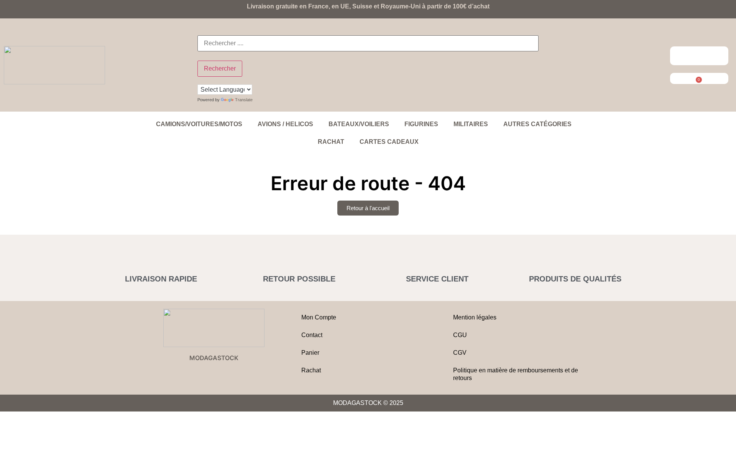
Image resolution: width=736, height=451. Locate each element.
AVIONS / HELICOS (285, 124)
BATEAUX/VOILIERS (359, 124)
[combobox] (368, 43)
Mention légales (474, 317)
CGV (460, 352)
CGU (460, 335)
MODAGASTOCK (213, 358)
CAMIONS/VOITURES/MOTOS (199, 124)
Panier (310, 352)
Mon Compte (318, 317)
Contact (311, 335)
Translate (244, 99)
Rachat (331, 141)
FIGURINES (421, 124)
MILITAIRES (470, 124)
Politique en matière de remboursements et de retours (515, 374)
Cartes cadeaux (389, 141)
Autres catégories (537, 124)
